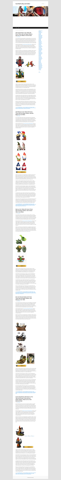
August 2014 (40, 59)
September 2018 (40, 53)
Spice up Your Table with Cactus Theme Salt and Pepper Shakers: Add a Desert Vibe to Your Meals (24, 210)
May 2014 (40, 61)
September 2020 (40, 46)
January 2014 (40, 64)
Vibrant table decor (28, 108)
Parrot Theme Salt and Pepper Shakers (27, 44)
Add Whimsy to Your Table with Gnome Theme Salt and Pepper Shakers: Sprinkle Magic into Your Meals (24, 113)
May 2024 (40, 34)
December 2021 (40, 43)
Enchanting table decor (20, 204)
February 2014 (40, 63)
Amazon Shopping (26, 107)
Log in (39, 72)
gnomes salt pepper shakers (23, 205)
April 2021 (40, 44)
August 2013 (40, 68)
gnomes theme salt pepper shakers (29, 205)
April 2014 (40, 62)
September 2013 (40, 67)
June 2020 (40, 47)
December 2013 (40, 65)
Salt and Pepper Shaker (19, 107)
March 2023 (40, 41)
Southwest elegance (18, 293)
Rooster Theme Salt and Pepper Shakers (27, 410)
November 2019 (40, 49)
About (18, 27)
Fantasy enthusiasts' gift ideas (25, 204)
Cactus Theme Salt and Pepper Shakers (27, 220)
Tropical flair (25, 108)
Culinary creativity (33, 292)
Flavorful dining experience (31, 204)
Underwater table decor (30, 392)
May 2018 (40, 55)
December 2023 (40, 35)
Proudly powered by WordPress (30, 477)
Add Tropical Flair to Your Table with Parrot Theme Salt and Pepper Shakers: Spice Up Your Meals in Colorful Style (24, 34)
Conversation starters (30, 107)
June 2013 (40, 69)
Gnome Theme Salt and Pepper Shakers (28, 123)
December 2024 (40, 32)
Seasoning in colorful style (21, 108)
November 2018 (40, 52)
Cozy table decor (34, 472)
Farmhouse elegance (21, 473)
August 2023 (40, 38)
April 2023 (40, 40)
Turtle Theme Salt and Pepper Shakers (27, 308)
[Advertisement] (30, 22)
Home (16, 27)
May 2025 (40, 31)
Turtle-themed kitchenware (25, 392)
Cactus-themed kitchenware (24, 292)
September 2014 (40, 58)
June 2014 (40, 60)
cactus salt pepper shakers (30, 291)
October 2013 (40, 66)
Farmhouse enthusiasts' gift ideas (27, 473)
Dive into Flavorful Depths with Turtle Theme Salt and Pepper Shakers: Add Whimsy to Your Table (24, 298)
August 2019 (40, 50)
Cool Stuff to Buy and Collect (23, 3)
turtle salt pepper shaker (19, 392)
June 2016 (40, 56)
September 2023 (40, 37)
